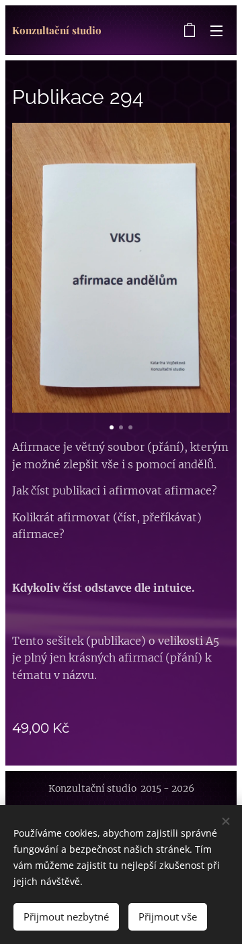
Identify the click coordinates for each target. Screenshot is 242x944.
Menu (216, 30)
